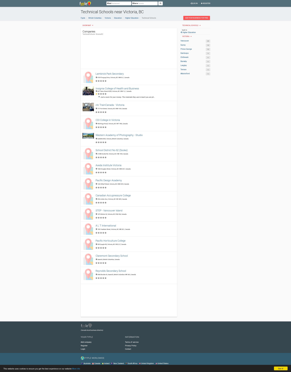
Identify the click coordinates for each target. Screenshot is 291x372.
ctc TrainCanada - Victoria (110, 104)
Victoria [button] (185, 36)
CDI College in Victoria (108, 120)
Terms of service (132, 342)
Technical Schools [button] (190, 25)
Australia (86, 363)
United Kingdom (147, 363)
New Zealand (118, 363)
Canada (97, 363)
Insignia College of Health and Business (117, 88)
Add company (86, 342)
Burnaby (184, 61)
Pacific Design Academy (109, 180)
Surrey (183, 45)
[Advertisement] (124, 53)
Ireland (106, 363)
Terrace (183, 69)
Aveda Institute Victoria (108, 165)
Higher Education (189, 32)
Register (206, 3)
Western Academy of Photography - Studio (119, 135)
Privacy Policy (130, 346)
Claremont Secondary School (112, 255)
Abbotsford (185, 73)
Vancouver (185, 41)
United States (162, 363)
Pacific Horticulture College (110, 240)
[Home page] (85, 3)
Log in (195, 3)
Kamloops (185, 53)
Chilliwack (184, 57)
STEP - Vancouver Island (109, 210)
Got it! (280, 368)
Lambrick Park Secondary (110, 73)
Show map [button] (87, 25)
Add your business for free (196, 18)
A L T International (106, 225)
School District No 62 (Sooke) (112, 150)
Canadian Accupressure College (113, 195)
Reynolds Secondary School (111, 270)
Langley (184, 65)
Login (83, 349)
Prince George (186, 49)
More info (76, 368)
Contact (128, 349)
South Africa (132, 363)
